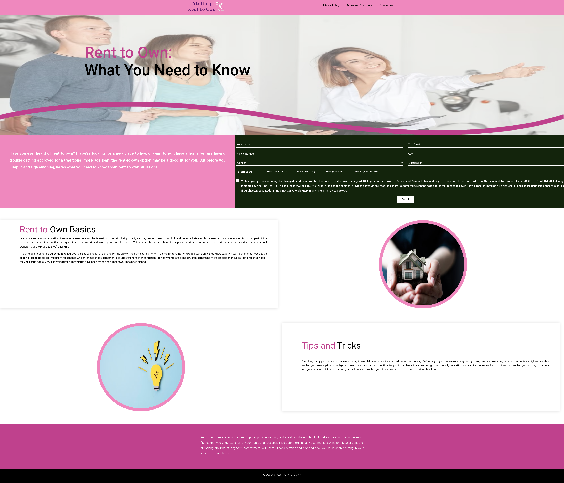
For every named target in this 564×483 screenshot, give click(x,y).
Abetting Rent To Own (289, 474)
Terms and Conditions (359, 5)
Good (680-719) (307, 171)
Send (405, 199)
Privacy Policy (331, 5)
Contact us (386, 5)
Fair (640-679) (335, 171)
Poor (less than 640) (367, 171)
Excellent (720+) (278, 171)
